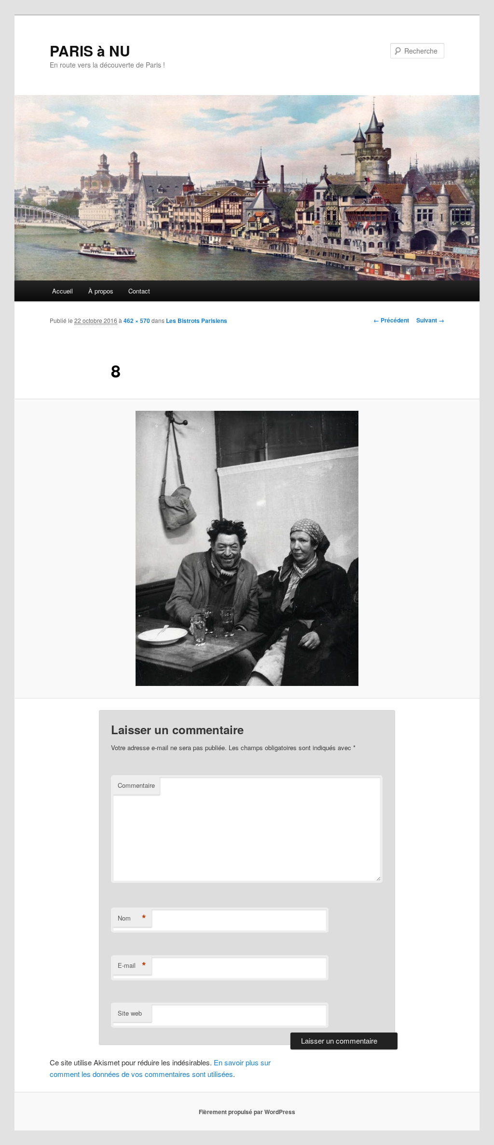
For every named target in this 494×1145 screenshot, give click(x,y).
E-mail (132, 965)
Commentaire (136, 785)
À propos (100, 290)
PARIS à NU (90, 50)
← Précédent (391, 320)
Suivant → (430, 320)
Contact (139, 290)
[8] (247, 548)
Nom (132, 918)
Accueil (62, 290)
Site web (130, 1013)
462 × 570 (137, 320)
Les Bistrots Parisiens (196, 320)
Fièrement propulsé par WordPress (247, 1111)
